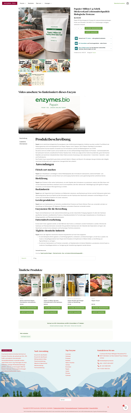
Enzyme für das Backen (40, 355)
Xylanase (68, 375)
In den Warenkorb (93, 28)
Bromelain (68, 367)
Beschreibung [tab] (23, 138)
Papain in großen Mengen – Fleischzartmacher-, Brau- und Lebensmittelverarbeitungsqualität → (61, 253)
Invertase (68, 354)
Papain (94, 52)
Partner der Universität (76, 325)
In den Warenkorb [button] (28, 308)
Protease (68, 358)
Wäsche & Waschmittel (40, 363)
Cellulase (68, 356)
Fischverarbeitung (39, 367)
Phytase (68, 373)
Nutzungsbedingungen (71, 408)
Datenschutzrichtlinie (59, 408)
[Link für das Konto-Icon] (127, 3)
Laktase (68, 365)
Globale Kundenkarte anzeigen (56, 325)
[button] (25, 3)
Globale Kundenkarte (6, 380)
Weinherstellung (38, 365)
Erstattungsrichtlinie (83, 408)
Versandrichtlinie (93, 408)
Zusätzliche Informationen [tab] (23, 143)
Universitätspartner (6, 378)
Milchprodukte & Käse (40, 359)
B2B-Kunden (67, 325)
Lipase (67, 371)
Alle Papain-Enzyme (25, 336)
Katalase (68, 360)
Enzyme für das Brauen (40, 357)
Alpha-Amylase (70, 362)
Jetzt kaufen (91, 32)
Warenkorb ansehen (119, 3)
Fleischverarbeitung (39, 361)
